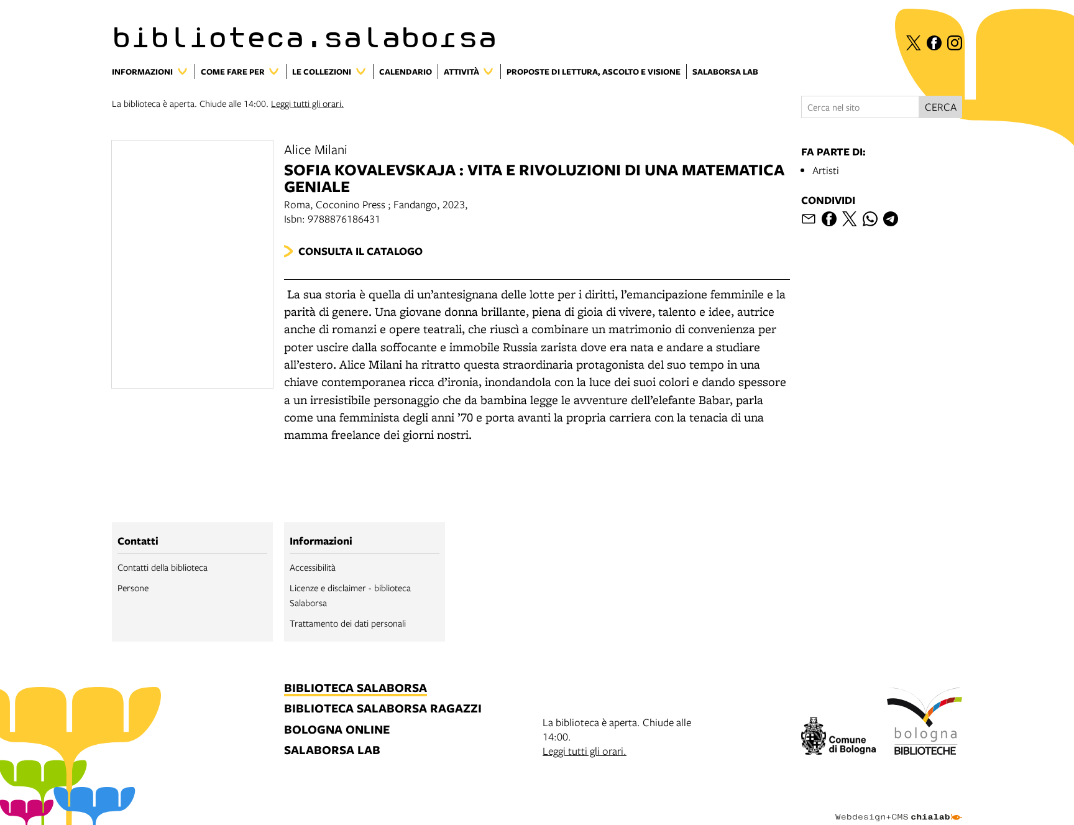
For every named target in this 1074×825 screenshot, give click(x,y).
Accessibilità (313, 567)
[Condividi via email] (808, 218)
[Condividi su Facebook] (829, 218)
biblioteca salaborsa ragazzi (383, 709)
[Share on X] (849, 218)
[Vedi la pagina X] (913, 42)
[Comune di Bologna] (838, 737)
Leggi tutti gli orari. (307, 103)
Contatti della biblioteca (162, 567)
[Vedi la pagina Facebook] (934, 42)
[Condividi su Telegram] (890, 218)
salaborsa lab (332, 751)
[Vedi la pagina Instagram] (954, 42)
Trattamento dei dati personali (348, 623)
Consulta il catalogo (360, 251)
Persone (133, 587)
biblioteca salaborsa (355, 688)
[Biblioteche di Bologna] (924, 723)
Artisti (825, 170)
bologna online (337, 730)
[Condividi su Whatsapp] (870, 218)
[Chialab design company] (898, 806)
